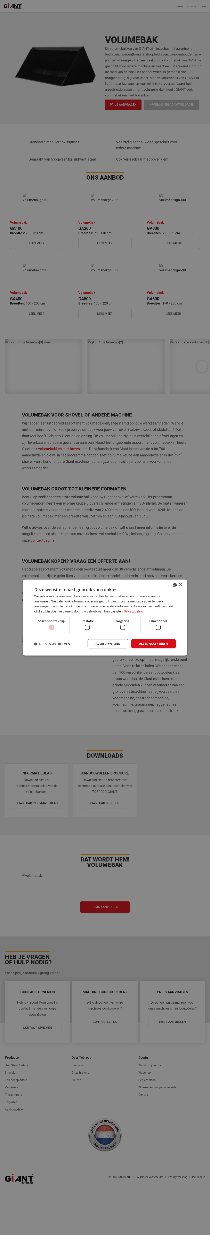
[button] (52, 644)
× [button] (180, 584)
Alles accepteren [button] (153, 644)
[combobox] (175, 585)
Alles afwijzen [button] (108, 644)
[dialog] (105, 618)
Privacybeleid (133, 611)
